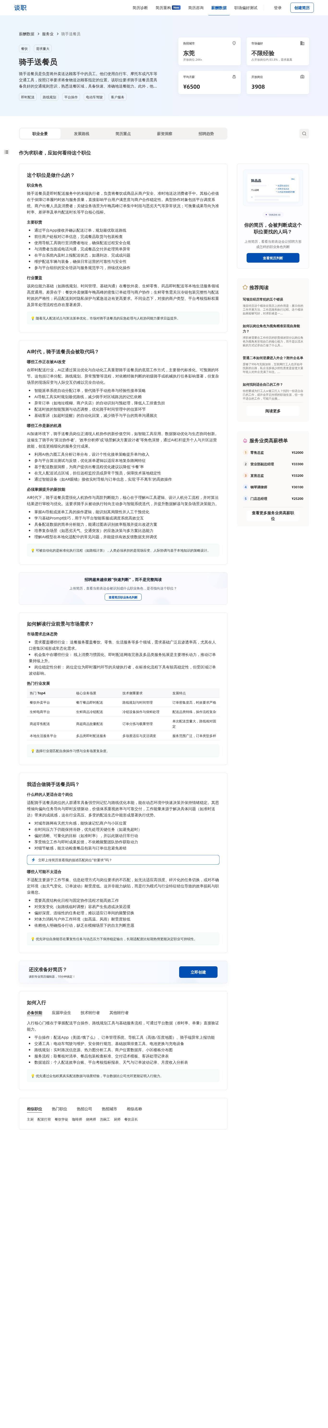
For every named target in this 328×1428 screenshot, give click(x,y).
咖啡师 (77, 1119)
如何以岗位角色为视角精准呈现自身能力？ (271, 328)
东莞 (189, 53)
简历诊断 (140, 8)
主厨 (30, 1119)
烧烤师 (91, 1119)
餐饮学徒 (61, 1119)
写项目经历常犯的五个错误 (263, 299)
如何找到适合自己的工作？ (263, 384)
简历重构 (163, 8)
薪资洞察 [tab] (164, 133)
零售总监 (257, 452)
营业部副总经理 (262, 463)
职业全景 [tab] (40, 133)
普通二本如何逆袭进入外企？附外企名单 (273, 357)
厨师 (117, 1119)
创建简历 (302, 8)
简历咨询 (196, 8)
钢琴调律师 (258, 487)
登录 (278, 8)
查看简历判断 (273, 257)
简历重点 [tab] (123, 133)
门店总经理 (258, 498)
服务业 (48, 34)
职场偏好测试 (245, 8)
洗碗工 (105, 1119)
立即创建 (198, 972)
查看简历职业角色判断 (123, 597)
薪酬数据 (219, 8)
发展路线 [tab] (81, 133)
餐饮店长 (131, 1119)
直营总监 (257, 475)
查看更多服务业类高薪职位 (273, 516)
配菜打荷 (44, 1119)
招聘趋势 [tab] (206, 133)
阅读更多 (273, 411)
